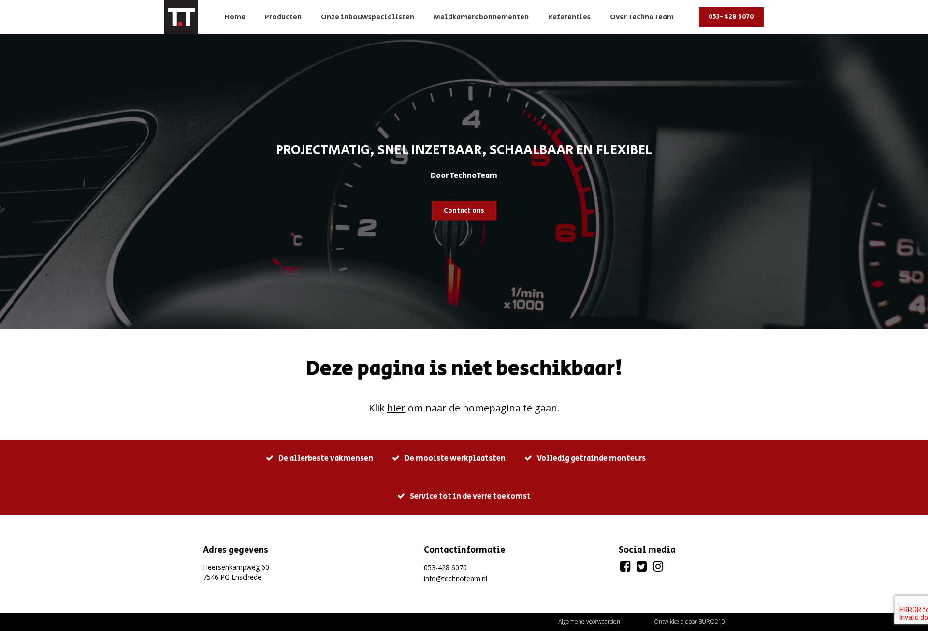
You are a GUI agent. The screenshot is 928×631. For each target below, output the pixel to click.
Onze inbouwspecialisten (367, 17)
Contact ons (464, 210)
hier (396, 407)
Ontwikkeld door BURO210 (689, 621)
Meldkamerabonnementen (481, 17)
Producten (283, 17)
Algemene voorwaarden (589, 621)
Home (235, 17)
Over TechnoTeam (642, 17)
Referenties (569, 17)
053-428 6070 (731, 17)
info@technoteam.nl (455, 578)
